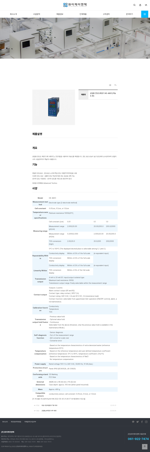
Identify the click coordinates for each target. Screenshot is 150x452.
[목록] (110, 85)
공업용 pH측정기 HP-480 (49, 411)
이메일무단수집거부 (30, 422)
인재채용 (83, 14)
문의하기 (129, 14)
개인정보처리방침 (16, 422)
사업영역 (36, 14)
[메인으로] (75, 5)
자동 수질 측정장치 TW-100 (49, 405)
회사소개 (13, 14)
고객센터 (106, 14)
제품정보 (59, 14)
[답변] (115, 85)
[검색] (134, 5)
